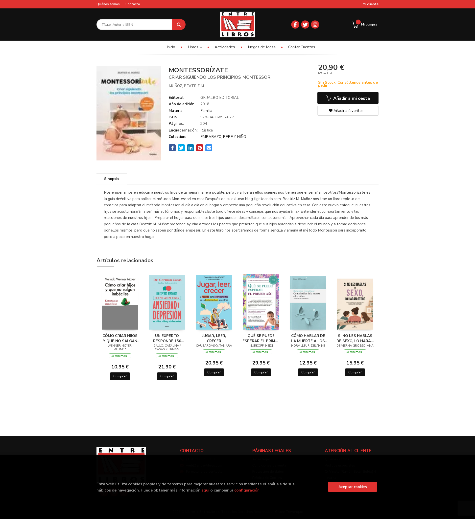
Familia (206, 110)
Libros (193, 47)
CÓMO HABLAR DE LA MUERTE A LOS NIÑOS (308, 338)
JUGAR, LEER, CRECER (214, 338)
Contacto (132, 4)
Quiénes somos (108, 4)
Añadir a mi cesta (351, 98)
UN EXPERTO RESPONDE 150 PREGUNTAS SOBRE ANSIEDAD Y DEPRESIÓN (167, 338)
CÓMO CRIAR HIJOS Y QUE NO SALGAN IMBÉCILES (120, 338)
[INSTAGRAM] (315, 25)
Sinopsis (111, 178)
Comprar (120, 376)
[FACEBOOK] (295, 25)
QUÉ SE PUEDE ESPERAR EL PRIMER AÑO (261, 338)
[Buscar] (179, 24)
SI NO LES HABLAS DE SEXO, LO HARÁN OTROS (355, 338)
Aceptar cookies (352, 486)
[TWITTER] (305, 25)
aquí (205, 490)
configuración (247, 490)
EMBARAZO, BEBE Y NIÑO (223, 136)
